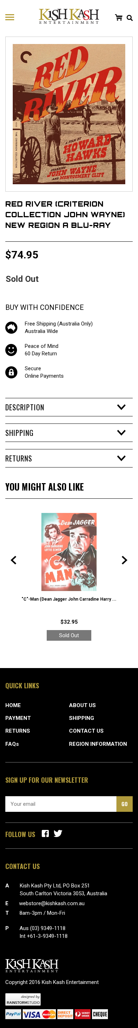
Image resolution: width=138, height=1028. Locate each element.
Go (124, 804)
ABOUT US (82, 705)
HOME (13, 705)
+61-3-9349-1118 (47, 936)
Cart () (118, 17)
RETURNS (17, 731)
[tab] (69, 407)
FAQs (12, 744)
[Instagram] (58, 833)
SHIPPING (81, 718)
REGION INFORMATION (98, 744)
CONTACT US (86, 731)
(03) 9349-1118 (47, 928)
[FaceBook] (45, 833)
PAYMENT (18, 718)
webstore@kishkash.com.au (52, 903)
